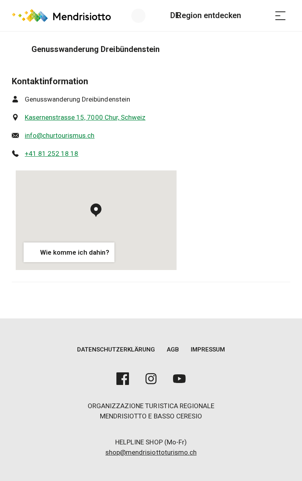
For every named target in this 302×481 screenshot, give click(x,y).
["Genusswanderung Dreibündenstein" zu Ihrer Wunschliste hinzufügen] (282, 49)
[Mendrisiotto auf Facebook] (122, 378)
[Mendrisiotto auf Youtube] (179, 378)
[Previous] (19, 49)
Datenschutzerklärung (116, 349)
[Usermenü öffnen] (142, 15)
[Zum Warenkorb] (261, 15)
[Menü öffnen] (280, 15)
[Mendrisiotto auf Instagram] (151, 378)
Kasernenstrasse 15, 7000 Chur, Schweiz (85, 117)
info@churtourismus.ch (59, 135)
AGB (173, 349)
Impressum (208, 349)
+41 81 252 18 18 (51, 153)
